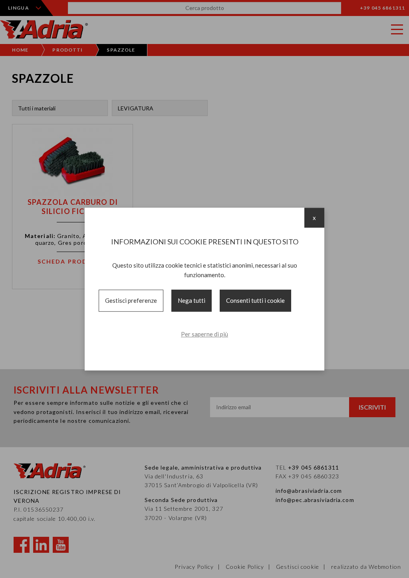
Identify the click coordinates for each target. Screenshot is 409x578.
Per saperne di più (204, 334)
